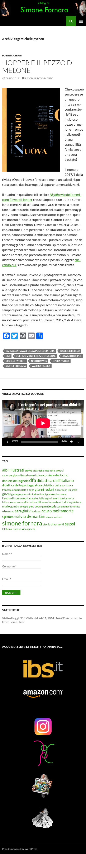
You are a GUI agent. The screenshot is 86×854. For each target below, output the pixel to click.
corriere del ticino (55, 475)
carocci (59, 470)
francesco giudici (11, 489)
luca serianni (54, 502)
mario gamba (10, 506)
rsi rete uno (8, 511)
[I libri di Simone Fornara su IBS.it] (43, 668)
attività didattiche (34, 470)
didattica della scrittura (58, 485)
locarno (44, 502)
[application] (43, 423)
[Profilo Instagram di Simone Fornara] (43, 726)
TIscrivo (16, 528)
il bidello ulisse (36, 494)
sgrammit (9, 517)
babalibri (48, 470)
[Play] (7, 442)
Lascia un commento (39, 78)
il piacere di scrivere (55, 494)
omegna (24, 506)
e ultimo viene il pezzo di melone (36, 355)
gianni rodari (44, 489)
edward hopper (71, 355)
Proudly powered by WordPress (19, 848)
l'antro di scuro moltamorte (20, 498)
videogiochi (28, 528)
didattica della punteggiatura (22, 485)
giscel (6, 494)
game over (27, 489)
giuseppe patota (20, 494)
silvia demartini (30, 516)
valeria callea (41, 366)
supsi (70, 523)
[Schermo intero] (78, 442)
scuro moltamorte (58, 511)
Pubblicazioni (12, 55)
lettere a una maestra (13, 502)
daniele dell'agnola (15, 481)
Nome (7, 554)
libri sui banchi (32, 502)
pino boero (35, 506)
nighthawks (39, 360)
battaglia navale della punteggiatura (30, 350)
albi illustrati (13, 470)
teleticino (7, 529)
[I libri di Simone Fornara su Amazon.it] (43, 694)
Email (6, 579)
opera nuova (61, 360)
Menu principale (81, 21)
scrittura (36, 511)
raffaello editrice (71, 506)
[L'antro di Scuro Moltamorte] (43, 785)
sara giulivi (23, 511)
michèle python (15, 360)
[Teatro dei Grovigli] (43, 752)
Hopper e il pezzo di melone (38, 66)
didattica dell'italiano (55, 480)
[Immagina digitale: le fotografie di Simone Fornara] (43, 818)
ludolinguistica (71, 502)
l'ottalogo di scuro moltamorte (56, 498)
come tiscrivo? (35, 475)
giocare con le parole (66, 489)
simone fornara (16, 366)
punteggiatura (52, 506)
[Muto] (72, 442)
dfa (8, 355)
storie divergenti (53, 524)
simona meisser (54, 517)
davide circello (70, 350)
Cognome (9, 566)
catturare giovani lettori (15, 475)
